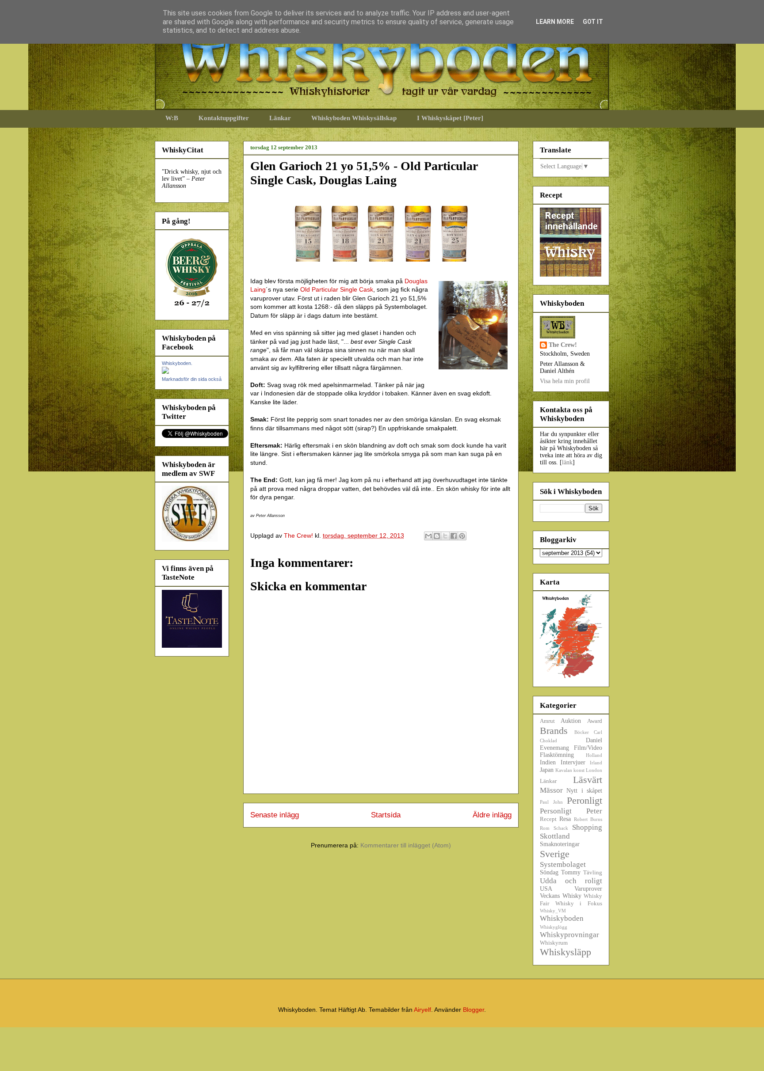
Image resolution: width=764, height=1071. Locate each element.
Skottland (555, 836)
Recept (548, 819)
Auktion (571, 721)
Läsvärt (587, 779)
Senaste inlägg (274, 815)
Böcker (581, 732)
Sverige (554, 853)
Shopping (587, 827)
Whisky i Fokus (578, 903)
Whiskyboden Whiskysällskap (354, 118)
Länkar (280, 118)
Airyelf (422, 1009)
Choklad (548, 740)
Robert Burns (588, 819)
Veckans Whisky (560, 895)
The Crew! (563, 345)
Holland (594, 755)
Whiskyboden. (177, 363)
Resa (565, 819)
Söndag (549, 872)
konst (578, 770)
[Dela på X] (445, 536)
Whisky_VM (553, 910)
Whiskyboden (562, 918)
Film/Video (588, 747)
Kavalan (563, 770)
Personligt (556, 811)
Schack (561, 828)
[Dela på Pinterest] (462, 536)
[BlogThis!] (436, 536)
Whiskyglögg (553, 927)
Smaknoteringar (560, 844)
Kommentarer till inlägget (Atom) (405, 845)
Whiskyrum (554, 943)
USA (546, 888)
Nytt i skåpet (584, 790)
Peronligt (584, 800)
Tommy (571, 872)
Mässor (551, 790)
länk (567, 462)
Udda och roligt (571, 881)
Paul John (551, 802)
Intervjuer (573, 762)
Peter (594, 811)
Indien (548, 762)
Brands (554, 730)
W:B (171, 118)
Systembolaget (563, 864)
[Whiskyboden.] (165, 371)
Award (594, 721)
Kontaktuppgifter (224, 118)
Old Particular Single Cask (336, 289)
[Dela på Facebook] (453, 536)
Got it (593, 21)
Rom (545, 828)
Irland (596, 762)
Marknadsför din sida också (192, 379)
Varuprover (588, 888)
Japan (547, 770)
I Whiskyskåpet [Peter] (450, 118)
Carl (598, 732)
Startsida (386, 815)
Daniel (594, 740)
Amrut (547, 721)
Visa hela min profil (565, 381)
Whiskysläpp (565, 951)
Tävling (592, 873)
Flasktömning (557, 755)
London (594, 770)
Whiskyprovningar (569, 934)
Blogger (473, 1009)
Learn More (555, 21)
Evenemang (554, 747)
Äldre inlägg (492, 815)
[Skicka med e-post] (428, 536)
